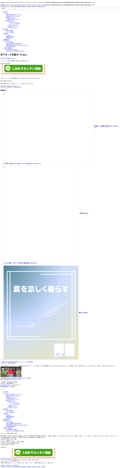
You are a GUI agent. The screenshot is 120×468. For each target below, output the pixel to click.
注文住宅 (5, 11)
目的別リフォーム (10, 20)
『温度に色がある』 (84, 213)
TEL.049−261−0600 (5, 385)
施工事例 (5, 29)
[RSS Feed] (15, 465)
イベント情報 (9, 42)
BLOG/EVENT (6, 40)
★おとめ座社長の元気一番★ (13, 43)
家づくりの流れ (10, 386)
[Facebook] (9, 465)
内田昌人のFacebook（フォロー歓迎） (21, 378)
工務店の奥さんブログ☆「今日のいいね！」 (17, 45)
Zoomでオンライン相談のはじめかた (15, 50)
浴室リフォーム (13, 21)
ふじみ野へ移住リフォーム (12, 19)
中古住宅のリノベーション (12, 16)
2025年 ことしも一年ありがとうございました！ (29, 163)
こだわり (8, 35)
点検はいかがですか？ (31, 263)
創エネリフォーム (13, 27)
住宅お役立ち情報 (10, 46)
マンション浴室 (15, 23)
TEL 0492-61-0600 (5, 438)
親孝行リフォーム (10, 17)
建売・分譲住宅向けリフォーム (14, 14)
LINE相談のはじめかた (12, 49)
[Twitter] (3, 465)
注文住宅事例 (9, 30)
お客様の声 (6, 39)
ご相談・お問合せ (7, 48)
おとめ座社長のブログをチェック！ (10, 379)
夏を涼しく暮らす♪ (83, 312)
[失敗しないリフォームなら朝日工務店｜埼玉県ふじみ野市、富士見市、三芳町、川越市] (23, 6)
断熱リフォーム (13, 26)
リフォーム (6, 13)
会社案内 (5, 33)
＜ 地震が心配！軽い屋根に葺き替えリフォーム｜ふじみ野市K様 (17, 361)
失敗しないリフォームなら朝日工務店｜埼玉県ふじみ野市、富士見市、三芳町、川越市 (23, 466)
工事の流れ (9, 38)
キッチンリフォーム (14, 24)
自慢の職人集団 (10, 36)
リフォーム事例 (10, 32)
